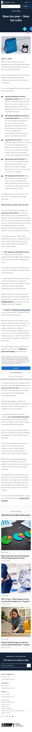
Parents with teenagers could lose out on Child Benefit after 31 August (15, 643)
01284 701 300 (5, 677)
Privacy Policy (5, 704)
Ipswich (4, 691)
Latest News (16, 11)
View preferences (16, 372)
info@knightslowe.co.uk (8, 679)
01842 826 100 (5, 685)
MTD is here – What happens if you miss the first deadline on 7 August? (15, 600)
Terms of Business (6, 708)
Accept (16, 368)
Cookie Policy (11, 376)
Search (25, 6)
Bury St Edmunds (7, 674)
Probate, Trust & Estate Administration (13, 710)
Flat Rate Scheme (7, 302)
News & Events (5, 700)
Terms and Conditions (7, 702)
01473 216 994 (5, 694)
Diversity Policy (6, 712)
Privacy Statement (19, 376)
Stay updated (29, 665)
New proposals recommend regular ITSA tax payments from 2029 (15, 557)
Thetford (4, 683)
